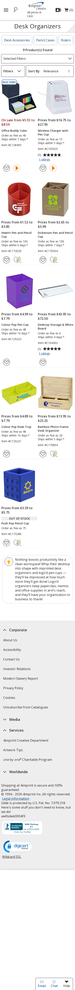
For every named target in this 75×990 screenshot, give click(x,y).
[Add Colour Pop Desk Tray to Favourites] (6, 454)
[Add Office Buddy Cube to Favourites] (6, 168)
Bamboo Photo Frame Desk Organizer (53, 428)
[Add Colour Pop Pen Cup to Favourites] (6, 362)
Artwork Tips (13, 750)
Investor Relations (17, 670)
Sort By (34, 71)
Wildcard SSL (11, 858)
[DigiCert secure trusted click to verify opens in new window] (18, 847)
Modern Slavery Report (21, 679)
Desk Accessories (17, 40)
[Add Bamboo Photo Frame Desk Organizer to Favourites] (43, 454)
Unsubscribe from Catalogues (26, 708)
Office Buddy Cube (14, 130)
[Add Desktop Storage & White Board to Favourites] (43, 362)
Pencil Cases (45, 40)
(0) (68, 11)
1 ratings (45, 159)
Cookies (9, 698)
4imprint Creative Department (25, 740)
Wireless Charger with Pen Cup (53, 132)
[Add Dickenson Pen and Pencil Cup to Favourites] (43, 260)
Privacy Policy (13, 689)
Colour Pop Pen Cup (15, 325)
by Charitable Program (27, 759)
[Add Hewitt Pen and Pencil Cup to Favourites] (6, 260)
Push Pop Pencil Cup (15, 523)
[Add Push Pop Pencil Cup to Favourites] (6, 543)
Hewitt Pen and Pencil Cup (16, 234)
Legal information (15, 798)
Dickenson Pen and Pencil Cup (55, 234)
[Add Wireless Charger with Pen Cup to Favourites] (43, 168)
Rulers (66, 40)
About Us (10, 640)
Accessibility (12, 649)
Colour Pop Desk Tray (16, 427)
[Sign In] (58, 10)
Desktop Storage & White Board (55, 326)
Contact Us (11, 659)
